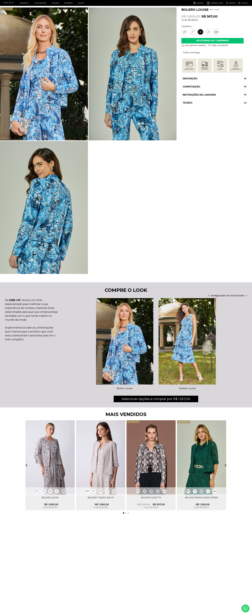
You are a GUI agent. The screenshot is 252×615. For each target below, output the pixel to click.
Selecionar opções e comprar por (156, 399)
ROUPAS (55, 3)
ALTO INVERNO (40, 3)
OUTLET (81, 3)
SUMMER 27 (24, 3)
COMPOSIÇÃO (191, 86)
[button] (184, 32)
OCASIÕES (68, 3)
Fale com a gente (245, 608)
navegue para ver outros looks (227, 295)
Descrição (190, 78)
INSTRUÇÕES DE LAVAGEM (199, 94)
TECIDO (187, 102)
